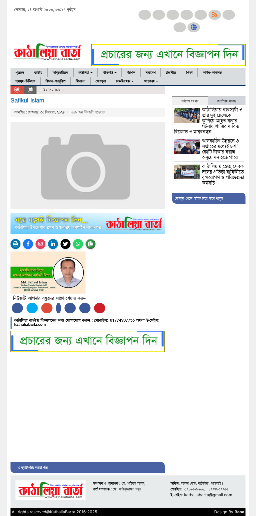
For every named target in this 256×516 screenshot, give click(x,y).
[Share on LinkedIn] (58, 308)
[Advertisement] (87, 405)
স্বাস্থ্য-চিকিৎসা (25, 80)
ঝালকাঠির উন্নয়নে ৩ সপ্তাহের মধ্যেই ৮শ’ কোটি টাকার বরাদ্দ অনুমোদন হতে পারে (220, 149)
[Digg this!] (84, 308)
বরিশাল (131, 72)
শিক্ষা (189, 72)
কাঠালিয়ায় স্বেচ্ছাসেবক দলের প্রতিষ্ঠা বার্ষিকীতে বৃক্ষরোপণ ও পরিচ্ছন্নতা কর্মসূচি (223, 174)
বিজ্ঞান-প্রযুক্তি (56, 80)
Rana (239, 511)
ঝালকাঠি (108, 72)
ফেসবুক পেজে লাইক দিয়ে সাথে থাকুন (199, 198)
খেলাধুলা (101, 80)
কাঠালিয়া (84, 72)
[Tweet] (32, 308)
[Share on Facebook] (17, 308)
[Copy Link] (91, 244)
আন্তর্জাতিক (60, 72)
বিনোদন (80, 80)
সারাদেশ (151, 72)
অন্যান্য (150, 80)
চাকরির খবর (123, 80)
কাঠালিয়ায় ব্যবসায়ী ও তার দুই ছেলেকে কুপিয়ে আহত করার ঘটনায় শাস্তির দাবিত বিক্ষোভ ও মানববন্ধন (208, 121)
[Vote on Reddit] (70, 308)
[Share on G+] (46, 308)
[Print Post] (15, 244)
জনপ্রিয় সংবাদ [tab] (226, 100)
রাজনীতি (171, 72)
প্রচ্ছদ (20, 72)
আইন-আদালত (212, 72)
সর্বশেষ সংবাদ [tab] (190, 100)
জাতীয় (38, 72)
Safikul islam (27, 100)
